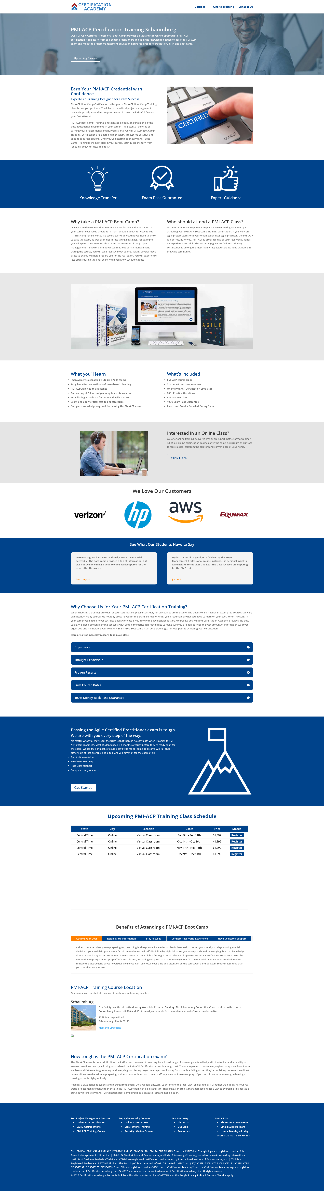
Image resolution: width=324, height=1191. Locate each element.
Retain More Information (121, 938)
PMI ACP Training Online (91, 1131)
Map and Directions (110, 1027)
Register (236, 835)
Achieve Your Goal (86, 938)
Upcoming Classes (85, 58)
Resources (184, 1131)
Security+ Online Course (139, 1131)
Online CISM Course (136, 1122)
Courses (200, 7)
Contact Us (245, 7)
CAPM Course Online (89, 1126)
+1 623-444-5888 (239, 1122)
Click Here (179, 458)
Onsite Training (223, 7)
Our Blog (183, 1126)
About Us (183, 1122)
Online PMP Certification (91, 1122)
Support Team (236, 1126)
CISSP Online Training (137, 1126)
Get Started (83, 787)
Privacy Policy (195, 1175)
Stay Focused (153, 938)
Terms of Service (217, 1175)
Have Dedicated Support (232, 938)
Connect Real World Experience (190, 938)
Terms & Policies (116, 1175)
